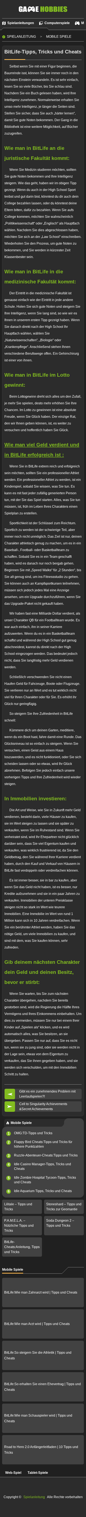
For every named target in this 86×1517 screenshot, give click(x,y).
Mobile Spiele (58, 36)
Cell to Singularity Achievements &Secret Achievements (43, 1106)
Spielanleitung (21, 36)
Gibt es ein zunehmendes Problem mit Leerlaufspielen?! (47, 1094)
